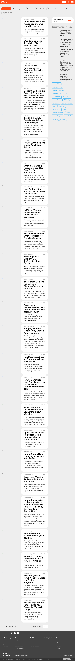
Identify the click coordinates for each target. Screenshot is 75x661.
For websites (33, 640)
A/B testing (67, 100)
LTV (67, 93)
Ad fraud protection (19, 648)
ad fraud (65, 96)
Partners (58, 648)
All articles (6, 9)
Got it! (66, 659)
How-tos (30, 9)
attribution (56, 103)
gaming (65, 109)
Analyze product (19, 640)
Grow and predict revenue (21, 646)
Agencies (5, 644)
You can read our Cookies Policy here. (39, 659)
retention (62, 119)
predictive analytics (58, 93)
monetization (68, 116)
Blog (57, 642)
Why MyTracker (46, 640)
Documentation (59, 640)
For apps (32, 642)
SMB (4, 640)
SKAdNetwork (56, 96)
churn (54, 106)
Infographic (58, 646)
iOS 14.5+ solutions (35, 646)
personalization (57, 100)
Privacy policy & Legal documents (21, 655)
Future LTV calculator (36, 644)
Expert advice (7, 13)
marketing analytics (58, 90)
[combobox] (45, 626)
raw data (55, 119)
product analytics (57, 87)
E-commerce (5, 646)
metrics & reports (57, 116)
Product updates (18, 9)
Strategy (69, 9)
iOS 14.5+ (69, 112)
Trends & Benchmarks (55, 9)
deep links (61, 106)
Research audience (19, 644)
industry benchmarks (58, 112)
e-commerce (56, 109)
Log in (63, 2)
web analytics (56, 84)
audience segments (67, 103)
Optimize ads (18, 642)
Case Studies (40, 9)
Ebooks (57, 644)
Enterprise (5, 642)
